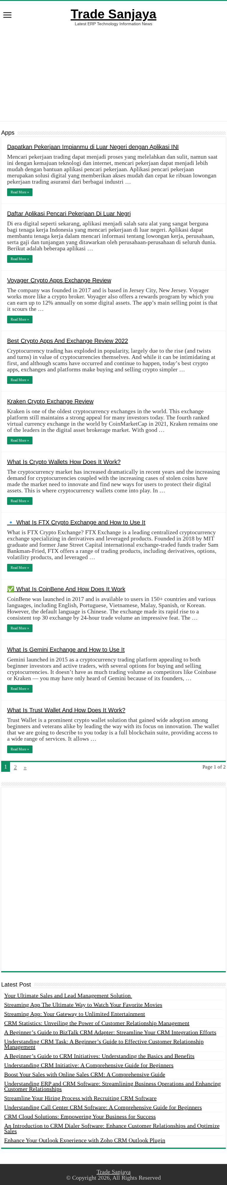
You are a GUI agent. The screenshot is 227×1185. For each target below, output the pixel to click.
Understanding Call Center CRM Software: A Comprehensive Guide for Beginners (103, 1107)
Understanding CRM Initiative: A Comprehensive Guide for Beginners (89, 1065)
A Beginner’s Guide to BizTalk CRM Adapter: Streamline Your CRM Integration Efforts (110, 1032)
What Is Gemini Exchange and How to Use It (66, 649)
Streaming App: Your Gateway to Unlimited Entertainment (74, 1014)
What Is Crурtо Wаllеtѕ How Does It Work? (64, 462)
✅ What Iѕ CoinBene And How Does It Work (66, 589)
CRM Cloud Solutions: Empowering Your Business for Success (80, 1116)
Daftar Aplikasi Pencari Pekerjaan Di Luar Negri (69, 213)
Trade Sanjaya (113, 14)
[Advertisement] (113, 73)
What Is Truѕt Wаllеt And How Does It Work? (66, 710)
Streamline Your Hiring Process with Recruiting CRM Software (80, 1098)
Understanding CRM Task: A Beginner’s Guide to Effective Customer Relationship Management (104, 1044)
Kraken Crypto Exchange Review (50, 401)
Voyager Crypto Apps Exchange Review (59, 280)
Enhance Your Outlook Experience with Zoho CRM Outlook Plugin (84, 1140)
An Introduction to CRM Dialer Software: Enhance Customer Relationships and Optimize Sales (112, 1128)
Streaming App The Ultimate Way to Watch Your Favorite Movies (83, 1004)
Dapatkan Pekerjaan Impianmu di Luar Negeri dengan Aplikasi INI (93, 147)
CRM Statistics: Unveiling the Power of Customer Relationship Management (96, 1023)
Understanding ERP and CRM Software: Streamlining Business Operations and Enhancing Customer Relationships (112, 1086)
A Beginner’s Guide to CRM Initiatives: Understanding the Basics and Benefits (99, 1056)
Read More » (20, 192)
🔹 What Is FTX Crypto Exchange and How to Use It (76, 522)
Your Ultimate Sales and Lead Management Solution (68, 995)
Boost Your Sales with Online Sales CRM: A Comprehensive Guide (84, 1074)
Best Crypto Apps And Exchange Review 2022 (67, 341)
